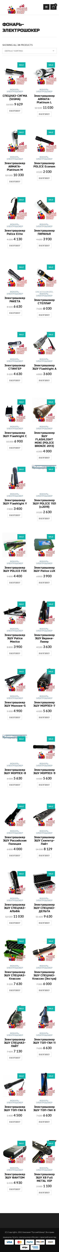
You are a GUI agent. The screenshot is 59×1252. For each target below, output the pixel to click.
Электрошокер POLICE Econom (44, 165)
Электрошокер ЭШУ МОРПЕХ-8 (15, 771)
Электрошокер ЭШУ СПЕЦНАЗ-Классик (15, 975)
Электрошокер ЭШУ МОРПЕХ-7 (44, 704)
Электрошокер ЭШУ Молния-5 (15, 704)
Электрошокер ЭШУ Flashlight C (15, 434)
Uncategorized (44, 292)
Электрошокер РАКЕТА (14, 299)
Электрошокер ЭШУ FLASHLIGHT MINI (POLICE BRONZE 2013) (44, 439)
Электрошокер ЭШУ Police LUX (44, 569)
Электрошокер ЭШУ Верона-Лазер (44, 638)
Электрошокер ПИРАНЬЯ (44, 232)
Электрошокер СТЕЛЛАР (44, 301)
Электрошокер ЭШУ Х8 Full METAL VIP (44, 1177)
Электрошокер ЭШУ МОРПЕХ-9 (44, 771)
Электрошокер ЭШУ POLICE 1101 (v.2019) (44, 503)
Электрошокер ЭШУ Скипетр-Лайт (44, 840)
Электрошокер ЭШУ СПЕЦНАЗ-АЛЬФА (15, 908)
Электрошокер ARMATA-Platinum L (44, 99)
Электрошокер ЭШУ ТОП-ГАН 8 (44, 1108)
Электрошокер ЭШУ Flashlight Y (15, 502)
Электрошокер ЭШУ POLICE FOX (15, 569)
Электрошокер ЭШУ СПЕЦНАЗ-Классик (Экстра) (44, 975)
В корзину (14, 111)
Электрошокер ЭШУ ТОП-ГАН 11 (44, 1041)
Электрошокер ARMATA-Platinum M (14, 166)
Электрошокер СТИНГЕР (14, 367)
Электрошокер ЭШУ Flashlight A (44, 367)
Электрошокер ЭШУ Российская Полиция (15, 840)
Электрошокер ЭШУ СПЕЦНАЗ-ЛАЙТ (15, 1043)
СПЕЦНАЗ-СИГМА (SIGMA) (15, 97)
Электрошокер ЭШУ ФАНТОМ (14, 1176)
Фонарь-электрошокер (15, 90)
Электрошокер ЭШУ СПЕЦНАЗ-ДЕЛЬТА (44, 908)
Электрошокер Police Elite (14, 232)
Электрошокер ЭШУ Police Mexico (14, 638)
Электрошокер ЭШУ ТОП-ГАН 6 (15, 1108)
